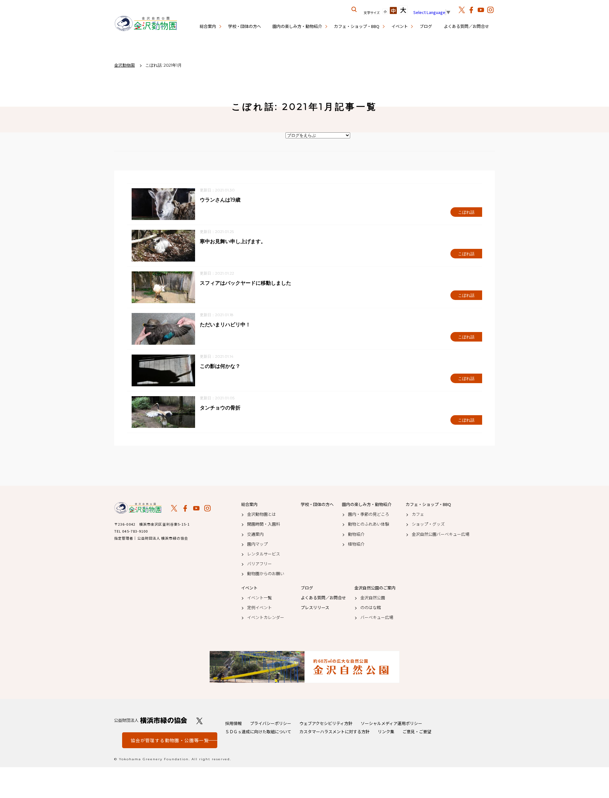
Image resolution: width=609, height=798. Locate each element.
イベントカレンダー (265, 617)
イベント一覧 (259, 598)
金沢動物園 (138, 508)
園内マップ (257, 544)
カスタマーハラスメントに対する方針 (334, 731)
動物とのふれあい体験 (368, 524)
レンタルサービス (263, 554)
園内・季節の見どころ (368, 514)
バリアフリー (259, 564)
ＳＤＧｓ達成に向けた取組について (258, 731)
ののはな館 (370, 607)
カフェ (418, 514)
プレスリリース (315, 607)
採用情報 (233, 723)
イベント (399, 26)
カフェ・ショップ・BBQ (356, 26)
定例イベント (259, 607)
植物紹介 (356, 544)
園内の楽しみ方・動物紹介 (297, 26)
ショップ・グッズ (428, 524)
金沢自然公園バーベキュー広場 (440, 534)
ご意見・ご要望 (417, 731)
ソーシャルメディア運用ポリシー (391, 723)
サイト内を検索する (354, 9)
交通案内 (255, 534)
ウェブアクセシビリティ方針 (325, 723)
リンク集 (386, 731)
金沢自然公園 (372, 598)
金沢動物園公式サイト (146, 24)
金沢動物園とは (261, 514)
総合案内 (208, 26)
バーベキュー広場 (376, 617)
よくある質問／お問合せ (466, 26)
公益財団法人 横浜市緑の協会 (150, 720)
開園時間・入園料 (263, 524)
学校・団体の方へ (244, 26)
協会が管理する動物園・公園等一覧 (170, 740)
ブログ (426, 26)
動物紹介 (356, 534)
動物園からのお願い (265, 573)
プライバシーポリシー (270, 723)
